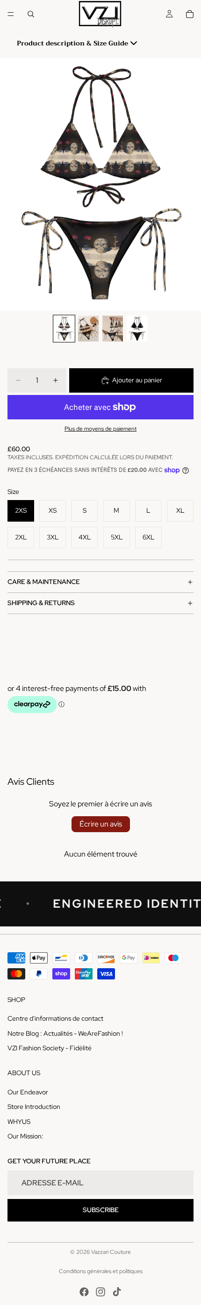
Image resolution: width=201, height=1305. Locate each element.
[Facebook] (84, 1291)
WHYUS (18, 1121)
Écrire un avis (100, 824)
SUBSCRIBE (101, 1210)
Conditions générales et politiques (101, 1271)
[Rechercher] (31, 14)
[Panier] (189, 14)
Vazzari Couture (111, 1252)
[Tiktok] (116, 1291)
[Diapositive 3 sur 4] (112, 328)
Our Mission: (25, 1136)
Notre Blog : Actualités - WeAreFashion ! (65, 1033)
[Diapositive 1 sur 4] (64, 328)
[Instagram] (100, 1291)
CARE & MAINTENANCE (43, 581)
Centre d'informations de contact (55, 1018)
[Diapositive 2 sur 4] (88, 328)
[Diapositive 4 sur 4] (137, 328)
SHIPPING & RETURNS (41, 603)
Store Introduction (33, 1106)
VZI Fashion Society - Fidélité (49, 1048)
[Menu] (11, 14)
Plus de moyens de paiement (100, 428)
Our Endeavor (27, 1091)
